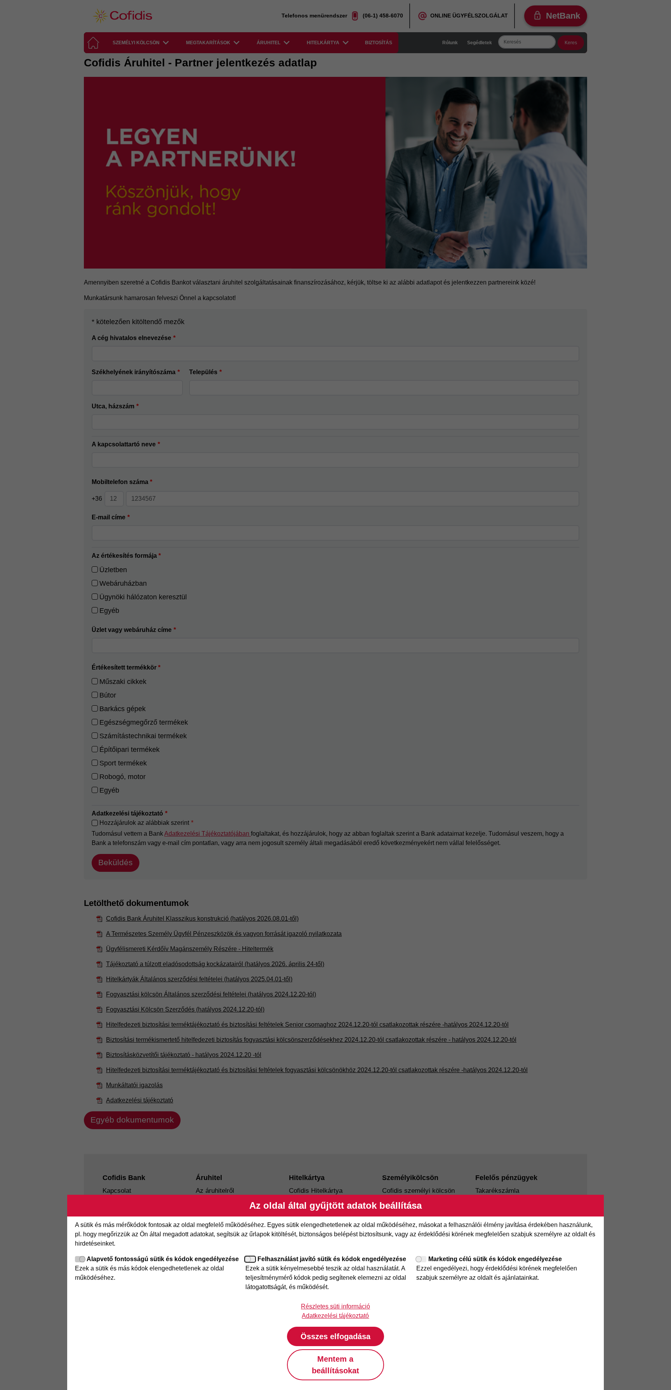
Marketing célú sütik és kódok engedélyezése (495, 1259)
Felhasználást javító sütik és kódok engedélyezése (331, 1259)
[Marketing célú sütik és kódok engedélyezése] (421, 1259)
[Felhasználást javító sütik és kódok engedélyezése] (250, 1259)
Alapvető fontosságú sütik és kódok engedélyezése (163, 1259)
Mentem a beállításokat (335, 1365)
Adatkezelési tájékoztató (335, 1315)
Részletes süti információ (335, 1306)
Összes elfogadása (335, 1336)
